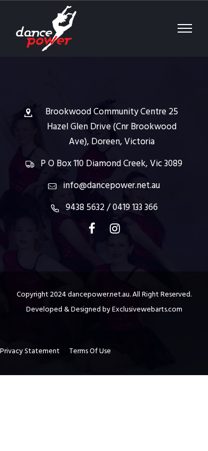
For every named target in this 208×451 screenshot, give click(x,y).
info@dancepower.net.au (111, 185)
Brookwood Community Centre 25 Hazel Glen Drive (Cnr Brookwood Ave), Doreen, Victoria (111, 127)
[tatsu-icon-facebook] (95, 228)
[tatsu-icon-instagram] (115, 228)
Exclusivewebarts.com (147, 310)
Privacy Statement (34, 351)
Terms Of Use (90, 351)
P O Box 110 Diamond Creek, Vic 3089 (111, 164)
